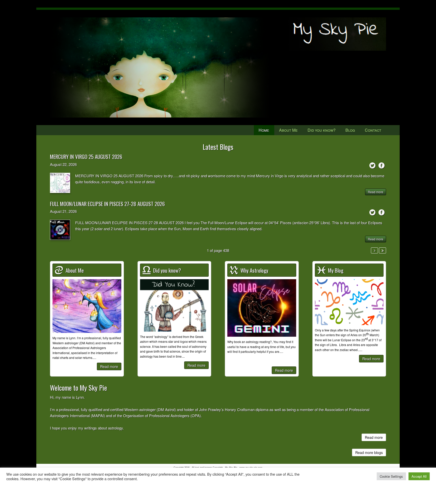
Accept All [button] (419, 476)
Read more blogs (369, 452)
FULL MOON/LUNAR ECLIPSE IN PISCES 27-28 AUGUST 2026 (107, 204)
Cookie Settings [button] (391, 476)
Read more (375, 192)
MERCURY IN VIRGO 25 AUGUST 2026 (86, 156)
